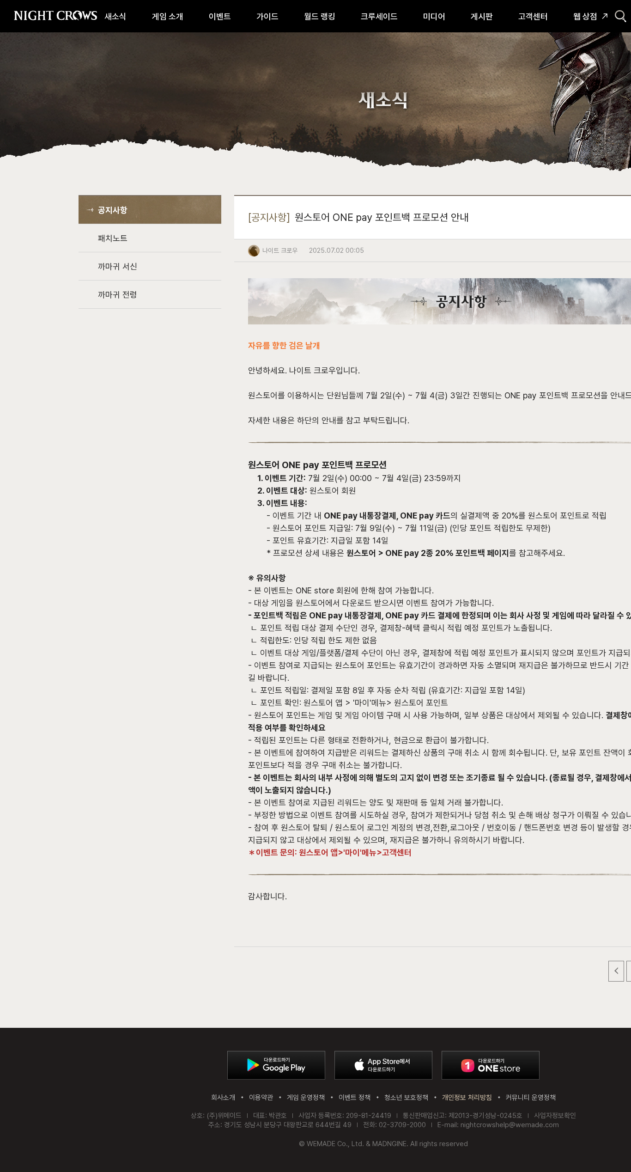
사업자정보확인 (555, 1115)
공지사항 (112, 210)
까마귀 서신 (117, 266)
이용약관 (261, 1097)
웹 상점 (585, 16)
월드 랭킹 (319, 16)
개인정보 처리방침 (467, 1097)
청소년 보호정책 (406, 1097)
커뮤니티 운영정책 (531, 1097)
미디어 (434, 16)
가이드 (267, 16)
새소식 (115, 16)
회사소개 (223, 1097)
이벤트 (220, 16)
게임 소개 (167, 16)
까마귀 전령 (117, 294)
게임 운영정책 (306, 1097)
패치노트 (112, 238)
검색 (620, 16)
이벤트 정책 (354, 1097)
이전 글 (616, 971)
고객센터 (533, 16)
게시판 (482, 16)
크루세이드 (379, 16)
